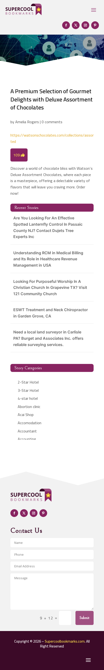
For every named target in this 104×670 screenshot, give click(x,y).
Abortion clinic (29, 406)
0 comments (52, 121)
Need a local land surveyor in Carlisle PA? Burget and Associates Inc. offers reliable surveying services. (48, 338)
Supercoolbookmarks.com (65, 641)
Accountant (27, 431)
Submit (84, 618)
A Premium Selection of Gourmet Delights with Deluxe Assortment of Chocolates (51, 99)
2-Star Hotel (28, 382)
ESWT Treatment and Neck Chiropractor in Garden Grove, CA (50, 312)
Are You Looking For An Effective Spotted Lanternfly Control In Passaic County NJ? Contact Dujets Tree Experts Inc (47, 227)
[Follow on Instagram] (85, 25)
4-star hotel (28, 398)
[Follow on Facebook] (66, 25)
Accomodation (29, 422)
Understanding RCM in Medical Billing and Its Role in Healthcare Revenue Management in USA (48, 259)
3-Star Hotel (28, 390)
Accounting (27, 439)
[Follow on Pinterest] (95, 25)
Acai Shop (26, 414)
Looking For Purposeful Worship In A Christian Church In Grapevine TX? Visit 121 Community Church (50, 287)
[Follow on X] (76, 25)
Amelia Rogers (27, 121)
